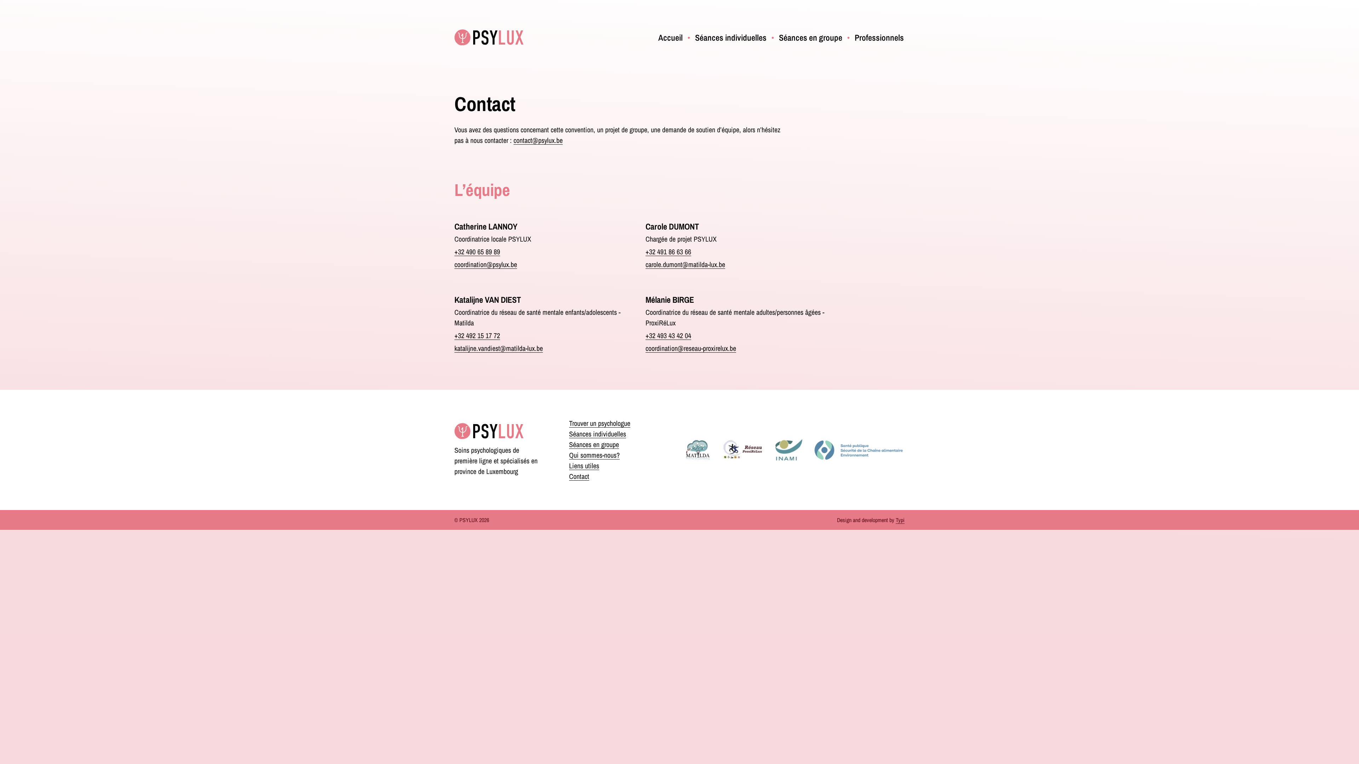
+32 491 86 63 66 (668, 251)
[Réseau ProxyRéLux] (742, 450)
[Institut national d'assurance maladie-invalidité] (788, 450)
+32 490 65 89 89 (477, 251)
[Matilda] (698, 450)
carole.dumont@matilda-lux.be (685, 264)
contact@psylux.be (538, 140)
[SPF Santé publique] (858, 450)
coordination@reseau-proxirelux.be (691, 348)
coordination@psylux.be (485, 264)
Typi (900, 520)
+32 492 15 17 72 (477, 335)
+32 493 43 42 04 (668, 335)
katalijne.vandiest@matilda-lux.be (498, 348)
